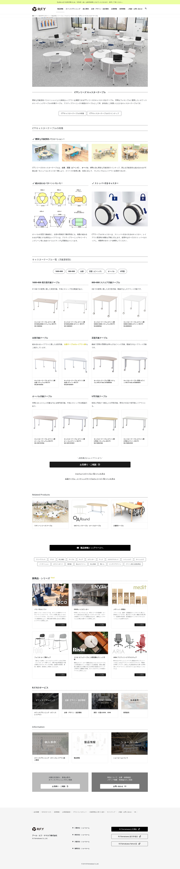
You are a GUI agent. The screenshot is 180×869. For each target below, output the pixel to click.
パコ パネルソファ (40, 609)
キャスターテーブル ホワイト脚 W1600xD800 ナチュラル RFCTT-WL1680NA (45, 324)
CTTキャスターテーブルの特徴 (72, 113)
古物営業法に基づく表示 (96, 812)
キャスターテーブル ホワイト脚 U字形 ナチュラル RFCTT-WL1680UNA (104, 441)
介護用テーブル (118, 526)
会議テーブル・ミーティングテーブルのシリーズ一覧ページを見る (90, 479)
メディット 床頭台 (119, 609)
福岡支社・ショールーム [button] (82, 848)
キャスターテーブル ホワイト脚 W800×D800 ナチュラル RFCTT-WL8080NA (104, 324)
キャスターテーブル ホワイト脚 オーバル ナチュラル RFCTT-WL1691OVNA (44, 441)
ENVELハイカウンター (81, 609)
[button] (90, 464)
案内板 (70, 564)
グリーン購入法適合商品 (133, 564)
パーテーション (44, 564)
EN (135, 812)
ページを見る (61, 625)
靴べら (102, 564)
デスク (52, 559)
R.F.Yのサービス (46, 812)
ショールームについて (120, 758)
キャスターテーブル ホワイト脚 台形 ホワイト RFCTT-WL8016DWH (74, 382)
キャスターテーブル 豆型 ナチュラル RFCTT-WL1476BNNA (104, 381)
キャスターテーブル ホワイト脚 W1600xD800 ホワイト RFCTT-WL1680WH (74, 324)
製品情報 (77, 758)
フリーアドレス (40, 559)
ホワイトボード (58, 564)
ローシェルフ (140, 559)
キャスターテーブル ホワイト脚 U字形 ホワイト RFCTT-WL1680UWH (134, 441)
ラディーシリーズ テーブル (43, 526)
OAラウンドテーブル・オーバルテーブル (87, 526)
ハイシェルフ (127, 559)
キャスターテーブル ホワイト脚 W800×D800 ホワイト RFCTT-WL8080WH (134, 324)
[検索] (146, 8)
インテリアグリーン (115, 564)
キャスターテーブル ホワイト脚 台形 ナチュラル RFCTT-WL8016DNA (44, 382)
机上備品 (61, 559)
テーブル (71, 559)
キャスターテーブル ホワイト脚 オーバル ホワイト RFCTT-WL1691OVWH (74, 441)
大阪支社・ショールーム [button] (82, 842)
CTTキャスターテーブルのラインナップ (104, 113)
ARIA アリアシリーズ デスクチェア (125, 657)
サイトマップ (111, 812)
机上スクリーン (81, 564)
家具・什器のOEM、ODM (102, 712)
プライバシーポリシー (80, 812)
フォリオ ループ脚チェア (42, 657)
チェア (81, 559)
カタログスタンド (113, 559)
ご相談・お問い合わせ (125, 812)
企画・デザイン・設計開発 (73, 712)
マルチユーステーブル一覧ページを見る (90, 474)
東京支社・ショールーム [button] (82, 835)
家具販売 (126, 712)
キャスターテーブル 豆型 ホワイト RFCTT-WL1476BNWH (134, 381)
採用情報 (56, 812)
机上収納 (93, 564)
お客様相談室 (66, 812)
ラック (101, 559)
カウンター (91, 559)
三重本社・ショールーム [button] (82, 828)
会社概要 (36, 812)
